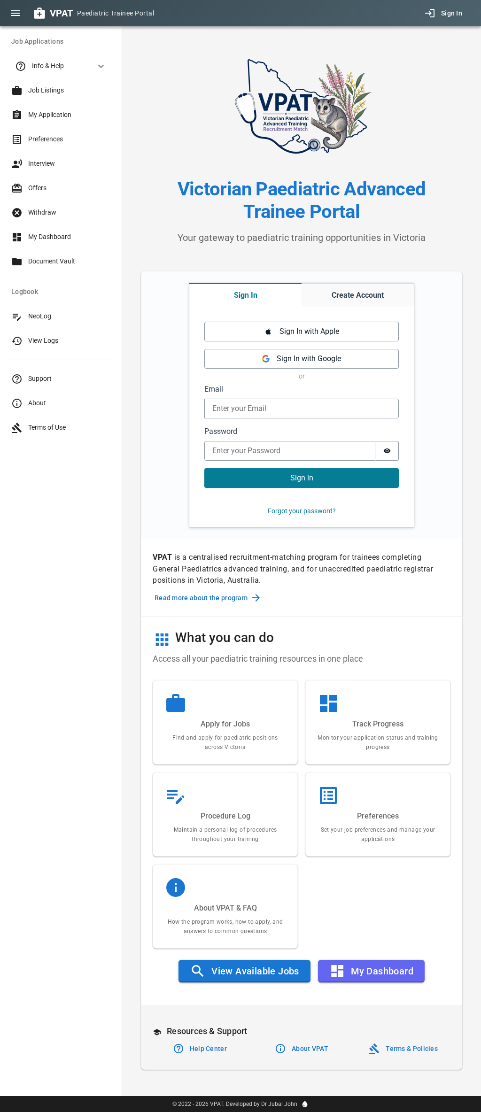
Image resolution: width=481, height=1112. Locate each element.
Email (213, 389)
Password (220, 431)
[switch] (387, 451)
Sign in (301, 477)
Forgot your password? (302, 511)
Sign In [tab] (245, 295)
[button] (61, 66)
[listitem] (61, 90)
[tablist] (301, 295)
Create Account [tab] (358, 295)
